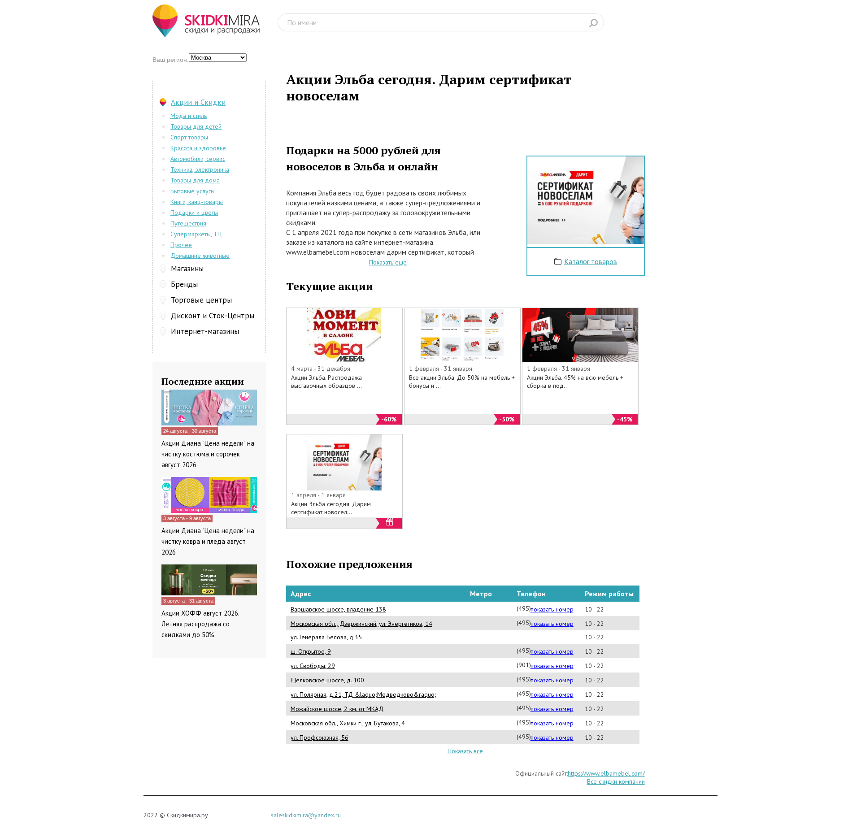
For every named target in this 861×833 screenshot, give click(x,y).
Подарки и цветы (194, 212)
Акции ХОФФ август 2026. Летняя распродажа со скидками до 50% (200, 624)
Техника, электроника (199, 169)
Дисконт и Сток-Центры (212, 316)
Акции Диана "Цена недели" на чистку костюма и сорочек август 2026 (207, 454)
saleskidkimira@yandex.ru (306, 815)
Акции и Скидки (198, 102)
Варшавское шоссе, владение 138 (338, 609)
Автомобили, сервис (197, 159)
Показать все (465, 751)
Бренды (184, 284)
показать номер (552, 609)
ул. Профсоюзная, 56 (319, 737)
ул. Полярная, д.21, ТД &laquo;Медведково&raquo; (363, 694)
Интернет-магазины (205, 331)
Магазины (187, 268)
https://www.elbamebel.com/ (606, 773)
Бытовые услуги (192, 191)
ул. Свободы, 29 (313, 666)
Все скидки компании (616, 781)
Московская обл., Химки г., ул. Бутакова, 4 (348, 723)
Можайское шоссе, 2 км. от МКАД (337, 709)
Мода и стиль (188, 116)
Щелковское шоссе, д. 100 (327, 680)
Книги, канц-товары (196, 202)
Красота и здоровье (198, 148)
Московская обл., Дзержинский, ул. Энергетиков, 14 (361, 624)
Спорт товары (189, 137)
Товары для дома (195, 180)
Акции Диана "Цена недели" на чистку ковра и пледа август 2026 (207, 541)
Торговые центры (201, 300)
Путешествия (188, 223)
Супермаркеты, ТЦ (196, 234)
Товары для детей (196, 126)
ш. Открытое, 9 (311, 651)
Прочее (181, 245)
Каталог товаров (590, 261)
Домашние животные (200, 256)
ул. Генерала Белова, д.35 (326, 637)
